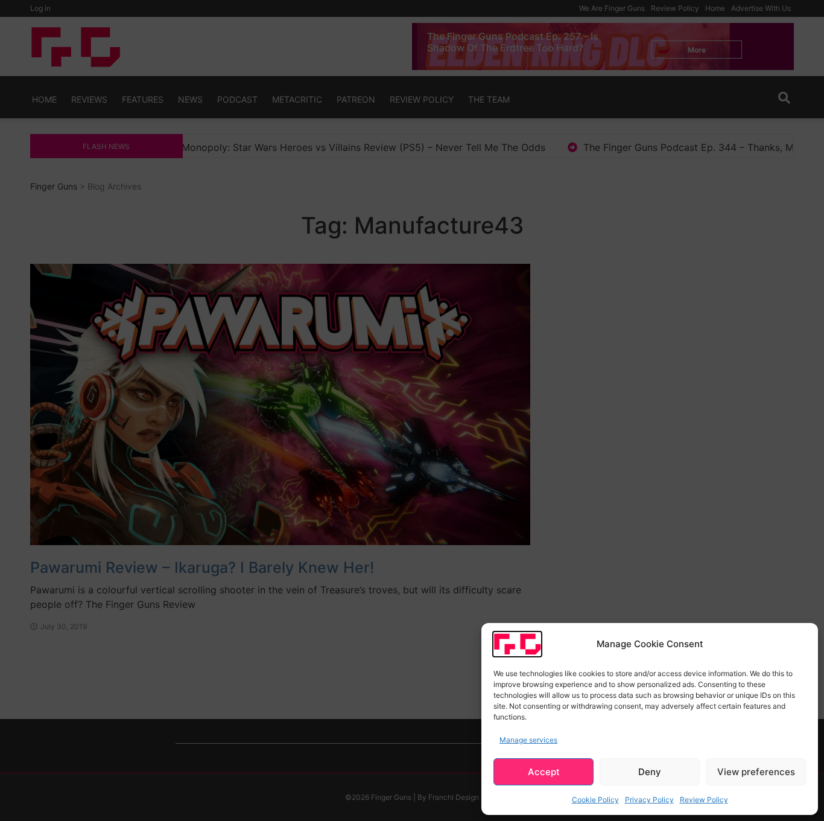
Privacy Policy (649, 799)
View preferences (756, 772)
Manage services (528, 739)
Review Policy (704, 799)
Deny (649, 772)
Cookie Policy (595, 799)
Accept (544, 772)
